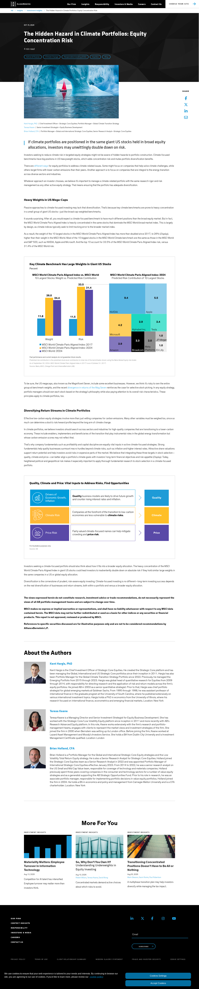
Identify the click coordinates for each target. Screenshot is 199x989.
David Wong (103, 878)
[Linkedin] (133, 918)
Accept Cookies (158, 983)
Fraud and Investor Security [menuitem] (146, 959)
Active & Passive (32, 57)
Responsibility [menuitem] (19, 928)
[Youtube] (175, 918)
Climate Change (51, 57)
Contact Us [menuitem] (17, 942)
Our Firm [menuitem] (16, 918)
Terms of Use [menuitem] (41, 959)
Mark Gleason (132, 877)
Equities (95, 57)
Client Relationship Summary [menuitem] (71, 959)
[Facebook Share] (186, 98)
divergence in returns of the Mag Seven (87, 387)
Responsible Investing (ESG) (75, 57)
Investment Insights (34, 10)
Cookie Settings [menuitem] (177, 959)
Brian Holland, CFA (31, 131)
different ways (41, 166)
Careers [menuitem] (15, 937)
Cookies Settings (158, 976)
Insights (20, 10)
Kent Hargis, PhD (30, 124)
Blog (106, 57)
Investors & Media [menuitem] (21, 932)
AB (12, 10)
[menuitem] (72, 4)
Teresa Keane (29, 127)
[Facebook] (154, 918)
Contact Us (156, 4)
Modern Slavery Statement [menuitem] (109, 959)
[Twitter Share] (186, 105)
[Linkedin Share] (186, 111)
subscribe (144, 946)
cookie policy (96, 977)
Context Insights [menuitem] (20, 923)
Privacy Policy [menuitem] (18, 959)
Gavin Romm (144, 877)
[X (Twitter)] (144, 918)
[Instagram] (165, 918)
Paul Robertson (155, 877)
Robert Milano (81, 878)
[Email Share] (186, 117)
